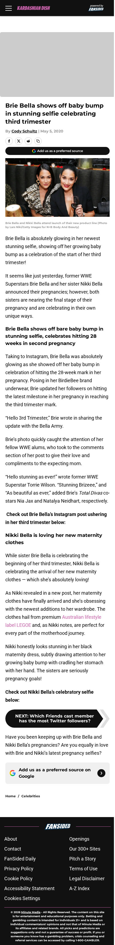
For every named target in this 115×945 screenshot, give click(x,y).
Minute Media (30, 912)
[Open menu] (8, 8)
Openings (79, 839)
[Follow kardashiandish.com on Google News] (101, 773)
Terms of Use (83, 868)
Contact (12, 849)
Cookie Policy (18, 878)
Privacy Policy (18, 868)
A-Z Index (79, 888)
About (10, 839)
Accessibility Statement (29, 888)
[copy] (38, 141)
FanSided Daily (20, 858)
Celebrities (30, 796)
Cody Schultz (24, 131)
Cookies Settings (22, 898)
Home (10, 796)
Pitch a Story (82, 858)
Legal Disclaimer (87, 878)
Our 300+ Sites (84, 849)
